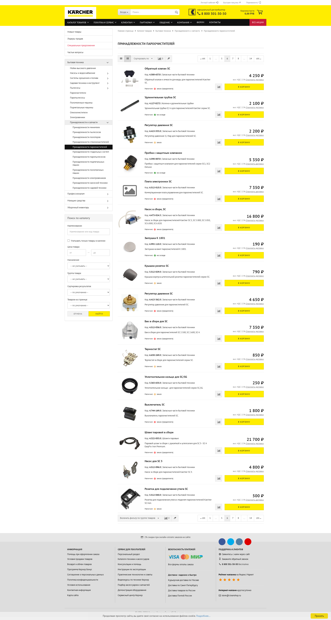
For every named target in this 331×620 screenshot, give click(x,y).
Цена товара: (73, 246)
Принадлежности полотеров (86, 137)
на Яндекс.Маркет (236, 574)
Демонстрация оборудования (132, 590)
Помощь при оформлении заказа (83, 554)
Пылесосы (75, 87)
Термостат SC (153, 349)
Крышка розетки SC (157, 265)
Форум (200, 22)
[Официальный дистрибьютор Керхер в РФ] (192, 12)
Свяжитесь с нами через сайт (236, 554)
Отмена (78, 313)
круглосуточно (235, 590)
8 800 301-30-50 (213, 14)
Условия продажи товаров (79, 559)
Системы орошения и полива (84, 78)
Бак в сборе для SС (156, 321)
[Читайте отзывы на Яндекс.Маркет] (230, 580)
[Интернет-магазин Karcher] (80, 17)
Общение (164, 22)
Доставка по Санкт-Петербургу (183, 585)
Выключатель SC (155, 404)
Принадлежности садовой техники (89, 187)
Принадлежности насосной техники (90, 182)
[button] (143, 58)
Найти (99, 313)
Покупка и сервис (104, 22)
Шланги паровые (170, 438)
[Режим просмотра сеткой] (121, 58)
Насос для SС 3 (153, 461)
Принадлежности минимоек (86, 127)
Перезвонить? (252, 2)
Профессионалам (75, 193)
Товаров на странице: (77, 299)
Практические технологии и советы (135, 574)
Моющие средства (76, 200)
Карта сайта (72, 595)
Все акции (258, 22)
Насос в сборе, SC (155, 209)
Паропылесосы (77, 97)
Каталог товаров (76, 22)
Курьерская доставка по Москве (183, 580)
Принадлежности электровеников (89, 178)
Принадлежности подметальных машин (88, 163)
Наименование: (74, 225)
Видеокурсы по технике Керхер (133, 579)
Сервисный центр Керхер (130, 595)
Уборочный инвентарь (78, 207)
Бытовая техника (75, 62)
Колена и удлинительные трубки (178, 103)
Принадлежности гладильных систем (91, 151)
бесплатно (235, 564)
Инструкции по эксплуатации (132, 569)
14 (250, 58)
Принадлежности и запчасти (84, 122)
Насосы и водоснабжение (82, 73)
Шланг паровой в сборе (159, 432)
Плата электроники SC (158, 181)
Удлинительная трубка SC (160, 97)
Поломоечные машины (81, 102)
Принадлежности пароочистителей (90, 147)
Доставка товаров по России (181, 590)
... (216, 58)
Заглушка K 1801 (155, 238)
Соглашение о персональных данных (85, 574)
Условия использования (78, 584)
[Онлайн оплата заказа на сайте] (185, 557)
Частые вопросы (75, 52)
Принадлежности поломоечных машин (88, 171)
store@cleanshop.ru (231, 595)
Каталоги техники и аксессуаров (133, 559)
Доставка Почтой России (180, 595)
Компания (183, 22)
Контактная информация (79, 590)
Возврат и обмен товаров (79, 564)
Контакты (214, 22)
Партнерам (146, 22)
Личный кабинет (208, 2)
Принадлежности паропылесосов (89, 156)
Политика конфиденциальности (82, 579)
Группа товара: (74, 273)
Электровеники (77, 117)
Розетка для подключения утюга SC (166, 489)
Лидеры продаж (75, 38)
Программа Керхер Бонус (79, 569)
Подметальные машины (81, 107)
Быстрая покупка (231, 2)
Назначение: (73, 259)
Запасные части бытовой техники (178, 74)
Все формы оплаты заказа (180, 564)
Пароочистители (78, 92)
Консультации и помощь (129, 564)
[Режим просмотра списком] (127, 58)
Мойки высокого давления (83, 68)
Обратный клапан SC (157, 68)
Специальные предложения (81, 45)
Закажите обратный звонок (235, 559)
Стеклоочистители (79, 112)
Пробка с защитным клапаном (163, 152)
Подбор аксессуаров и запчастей (134, 584)
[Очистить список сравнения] (168, 58)
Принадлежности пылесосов (87, 132)
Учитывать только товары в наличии (87, 240)
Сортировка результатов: (79, 286)
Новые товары (74, 31)
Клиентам (126, 22)
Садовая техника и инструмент (84, 83)
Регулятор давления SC (159, 125)
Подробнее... (203, 615)
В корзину (244, 87)
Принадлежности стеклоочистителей (91, 142)
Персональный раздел (129, 554)
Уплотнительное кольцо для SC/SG (166, 376)
